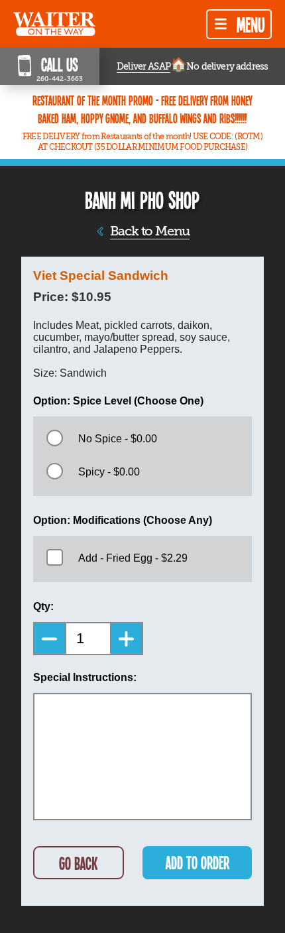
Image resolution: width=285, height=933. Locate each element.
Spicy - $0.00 (109, 471)
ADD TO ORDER (197, 862)
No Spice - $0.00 (117, 438)
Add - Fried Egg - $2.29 (133, 558)
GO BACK (78, 863)
